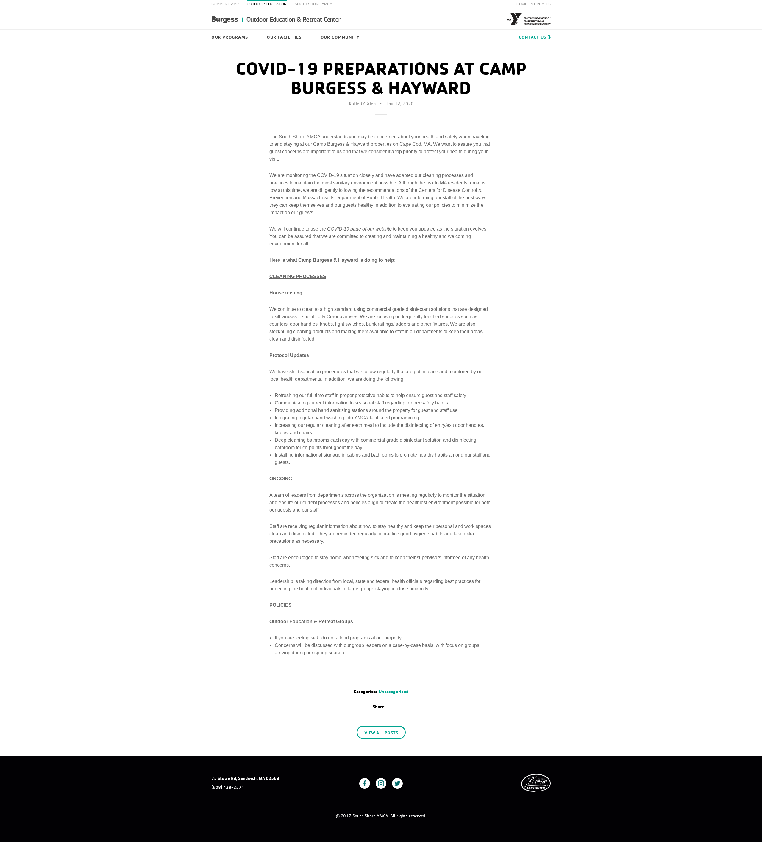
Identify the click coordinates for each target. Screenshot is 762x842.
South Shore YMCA (313, 4)
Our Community (340, 37)
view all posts (381, 733)
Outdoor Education (267, 4)
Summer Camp (225, 4)
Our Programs (229, 37)
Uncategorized (394, 691)
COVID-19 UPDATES (533, 4)
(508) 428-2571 (227, 787)
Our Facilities (284, 37)
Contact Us (532, 37)
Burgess (275, 19)
